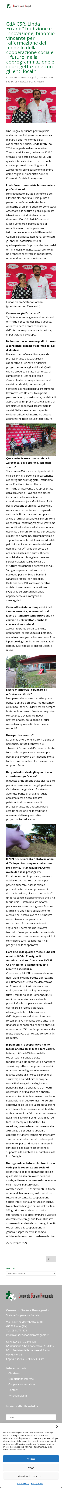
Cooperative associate (21, 1384)
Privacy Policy (37, 1483)
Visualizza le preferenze (31, 1476)
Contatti (13, 1390)
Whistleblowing (17, 1395)
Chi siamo (14, 1373)
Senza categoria (35, 81)
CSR (17, 81)
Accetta (31, 1458)
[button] (57, 1426)
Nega (31, 1467)
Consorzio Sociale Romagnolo (21, 77)
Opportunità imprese (21, 1379)
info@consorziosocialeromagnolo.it (27, 1335)
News (23, 81)
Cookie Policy (23, 1483)
